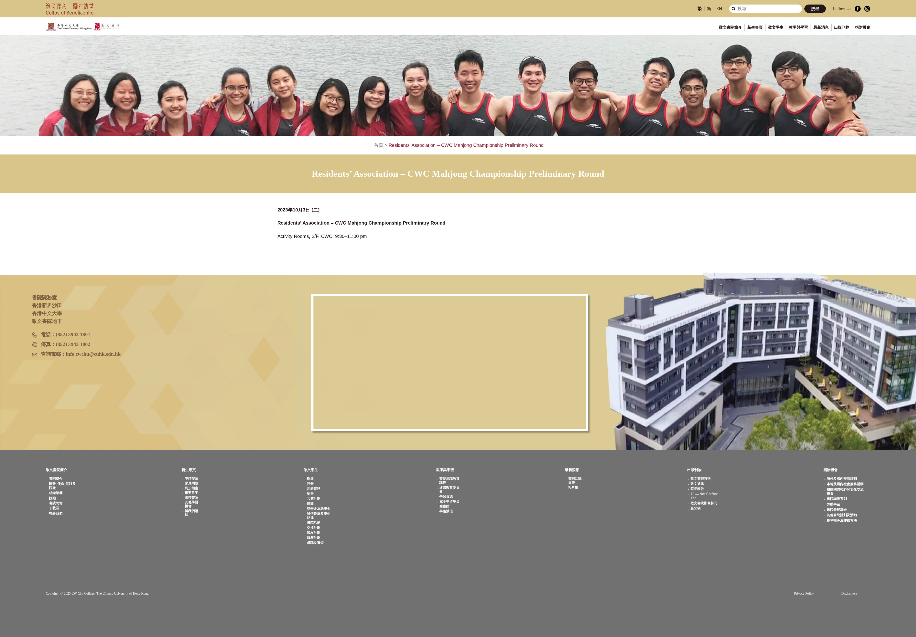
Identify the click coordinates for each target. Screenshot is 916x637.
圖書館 (444, 506)
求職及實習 (315, 543)
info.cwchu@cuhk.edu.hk (93, 354)
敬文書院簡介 (730, 27)
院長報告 (697, 489)
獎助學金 (833, 504)
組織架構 (55, 493)
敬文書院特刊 (701, 478)
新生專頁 (755, 27)
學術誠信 (446, 511)
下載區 (54, 508)
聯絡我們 (55, 513)
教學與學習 (798, 27)
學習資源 (446, 496)
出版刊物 (841, 27)
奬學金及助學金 (318, 508)
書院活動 (313, 522)
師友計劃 (313, 532)
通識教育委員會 (449, 489)
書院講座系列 (837, 499)
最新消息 (821, 27)
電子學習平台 (449, 501)
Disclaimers (849, 593)
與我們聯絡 (191, 513)
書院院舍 (55, 503)
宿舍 (310, 493)
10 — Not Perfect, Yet (704, 496)
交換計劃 (313, 527)
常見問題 (191, 483)
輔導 (310, 503)
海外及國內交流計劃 (842, 478)
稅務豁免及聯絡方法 (842, 520)
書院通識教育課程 (449, 480)
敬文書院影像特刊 (704, 503)
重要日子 (191, 493)
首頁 (378, 145)
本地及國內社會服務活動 (845, 484)
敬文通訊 (697, 484)
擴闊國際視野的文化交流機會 (845, 491)
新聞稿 (696, 508)
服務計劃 (313, 537)
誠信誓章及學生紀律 (318, 515)
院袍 (52, 498)
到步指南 (191, 488)
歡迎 (310, 478)
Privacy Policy (804, 593)
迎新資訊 (313, 488)
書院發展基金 (837, 510)
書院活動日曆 (575, 480)
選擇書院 (191, 497)
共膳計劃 (313, 498)
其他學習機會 (191, 504)
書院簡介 (55, 478)
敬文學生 (775, 27)
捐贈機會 (862, 27)
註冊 (310, 483)
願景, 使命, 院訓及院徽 (62, 486)
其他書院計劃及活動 (842, 515)
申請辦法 (191, 478)
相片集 (573, 487)
